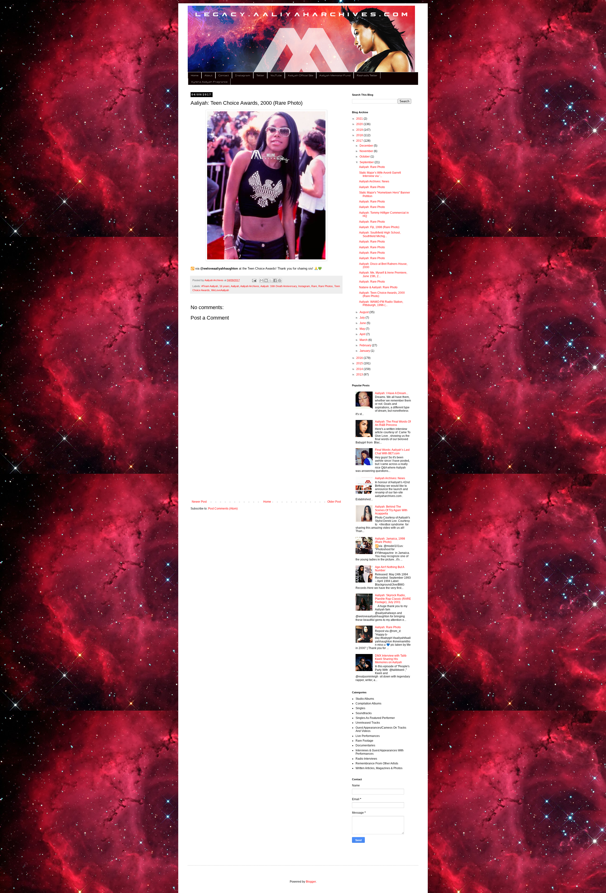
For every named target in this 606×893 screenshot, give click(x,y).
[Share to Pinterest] (279, 280)
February (366, 345)
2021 (360, 118)
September (367, 162)
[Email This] (261, 280)
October (365, 156)
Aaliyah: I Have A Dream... (391, 393)
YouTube (276, 75)
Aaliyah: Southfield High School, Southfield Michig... (380, 234)
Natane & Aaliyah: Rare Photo (378, 287)
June (363, 323)
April (363, 334)
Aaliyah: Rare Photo (372, 167)
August (364, 312)
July (362, 317)
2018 (360, 135)
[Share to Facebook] (275, 280)
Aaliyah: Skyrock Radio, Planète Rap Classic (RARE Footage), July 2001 (393, 599)
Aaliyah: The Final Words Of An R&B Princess (393, 423)
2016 (360, 358)
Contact (223, 75)
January (365, 350)
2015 (360, 363)
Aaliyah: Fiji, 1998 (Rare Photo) (379, 227)
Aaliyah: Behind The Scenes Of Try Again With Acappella (391, 510)
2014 (360, 369)
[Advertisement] (266, 461)
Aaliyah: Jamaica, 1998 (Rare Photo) (390, 540)
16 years (224, 286)
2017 (360, 140)
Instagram (242, 75)
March (364, 340)
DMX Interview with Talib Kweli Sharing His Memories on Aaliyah (390, 659)
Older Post (334, 501)
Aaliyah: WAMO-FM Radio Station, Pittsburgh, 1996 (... (381, 303)
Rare (314, 286)
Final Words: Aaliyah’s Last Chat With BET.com (392, 451)
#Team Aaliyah (209, 286)
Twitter (260, 75)
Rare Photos (325, 286)
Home (194, 75)
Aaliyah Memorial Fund (335, 75)
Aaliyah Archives (249, 286)
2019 (360, 129)
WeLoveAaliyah (220, 290)
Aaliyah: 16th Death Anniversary (278, 286)
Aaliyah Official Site (300, 75)
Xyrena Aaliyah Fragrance (209, 81)
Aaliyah (235, 286)
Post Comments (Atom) (223, 508)
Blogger (311, 881)
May (363, 328)
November (367, 151)
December (367, 145)
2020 (360, 124)
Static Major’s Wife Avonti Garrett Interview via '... (380, 174)
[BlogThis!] (266, 280)
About (208, 75)
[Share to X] (270, 280)
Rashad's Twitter (367, 75)
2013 (360, 374)
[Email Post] (254, 280)
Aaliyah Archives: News (374, 181)
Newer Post (199, 501)
